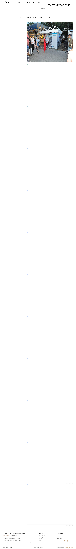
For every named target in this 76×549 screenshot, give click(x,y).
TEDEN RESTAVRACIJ (7, 544)
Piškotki (10, 547)
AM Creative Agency (69, 547)
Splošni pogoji (5, 547)
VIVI (4, 540)
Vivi (4, 10)
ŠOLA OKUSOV (6, 535)
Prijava (70, 4)
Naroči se (65, 536)
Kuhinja (43, 8)
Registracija (70, 6)
